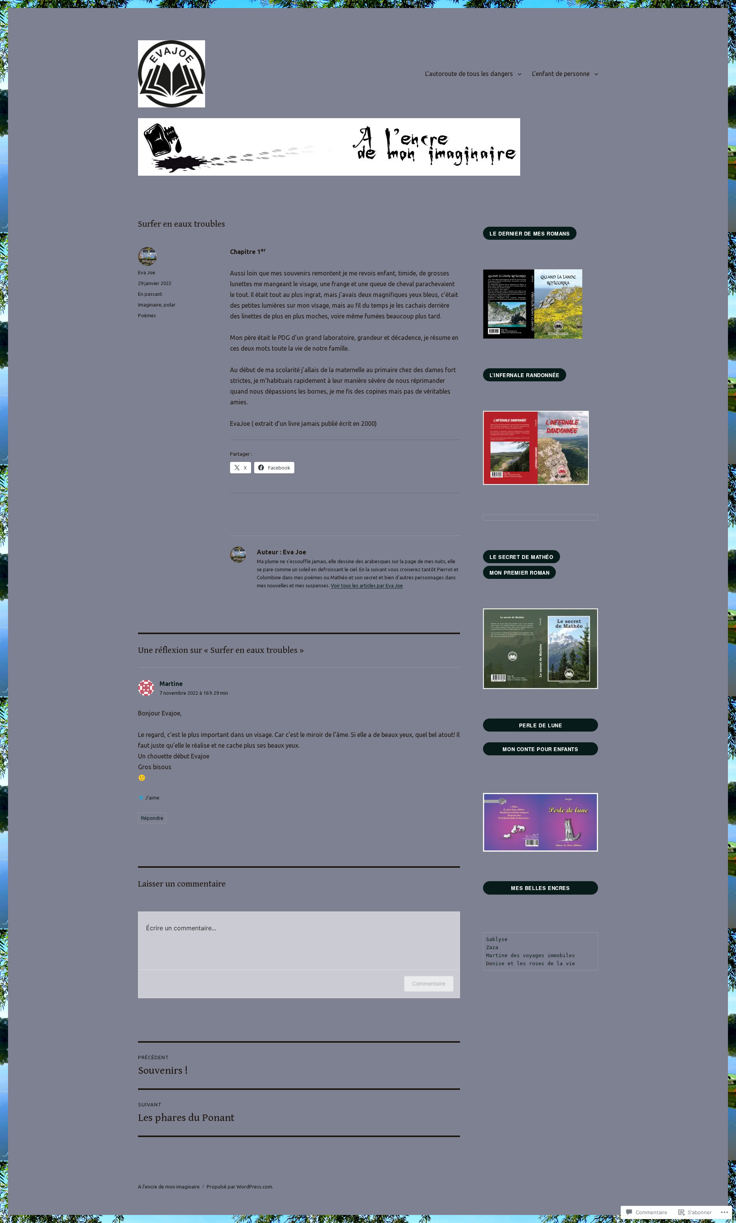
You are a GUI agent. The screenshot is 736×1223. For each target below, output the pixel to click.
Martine (171, 683)
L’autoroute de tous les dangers (469, 73)
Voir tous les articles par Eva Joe (367, 585)
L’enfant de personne (561, 73)
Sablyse (497, 939)
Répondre (152, 818)
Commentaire (428, 983)
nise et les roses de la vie (533, 963)
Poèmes (147, 315)
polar (170, 304)
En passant (150, 294)
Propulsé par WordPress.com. (240, 1186)
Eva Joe (146, 272)
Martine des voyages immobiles (530, 955)
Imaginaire (149, 304)
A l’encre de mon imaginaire (169, 1186)
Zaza (492, 947)
